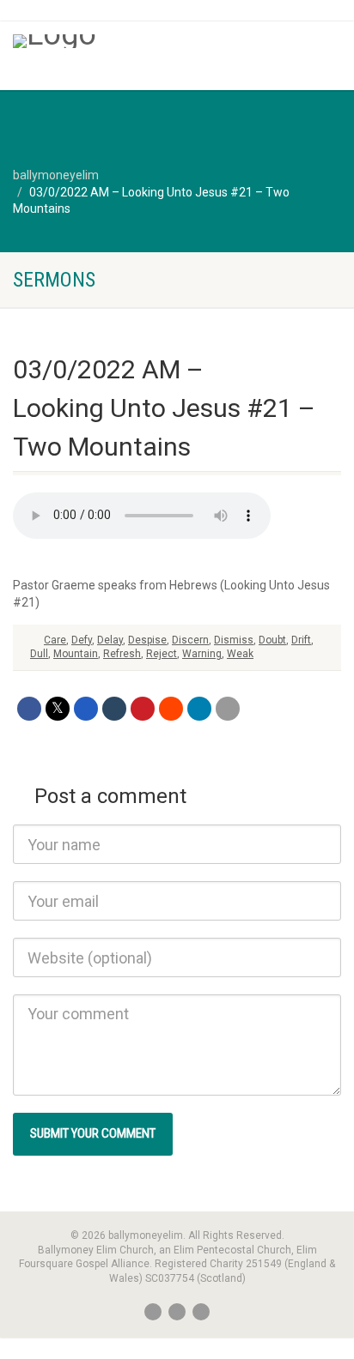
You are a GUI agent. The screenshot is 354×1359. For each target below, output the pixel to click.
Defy (81, 640)
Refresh (122, 654)
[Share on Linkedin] (199, 709)
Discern (190, 640)
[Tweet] (58, 709)
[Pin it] (143, 709)
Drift (301, 640)
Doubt (272, 640)
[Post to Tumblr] (114, 709)
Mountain (75, 654)
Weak (240, 654)
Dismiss (233, 640)
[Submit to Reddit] (171, 709)
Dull (39, 654)
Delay (110, 640)
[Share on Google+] (86, 709)
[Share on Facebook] (29, 709)
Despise (147, 640)
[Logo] (118, 41)
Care (55, 640)
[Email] (228, 709)
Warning (202, 654)
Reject (161, 654)
